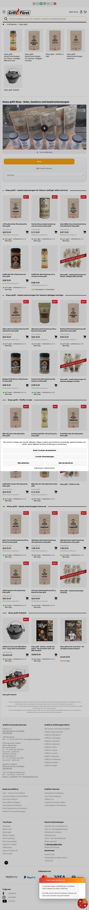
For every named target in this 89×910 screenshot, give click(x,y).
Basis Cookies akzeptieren (44, 450)
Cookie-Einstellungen (44, 456)
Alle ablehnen (23, 463)
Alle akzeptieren (66, 463)
